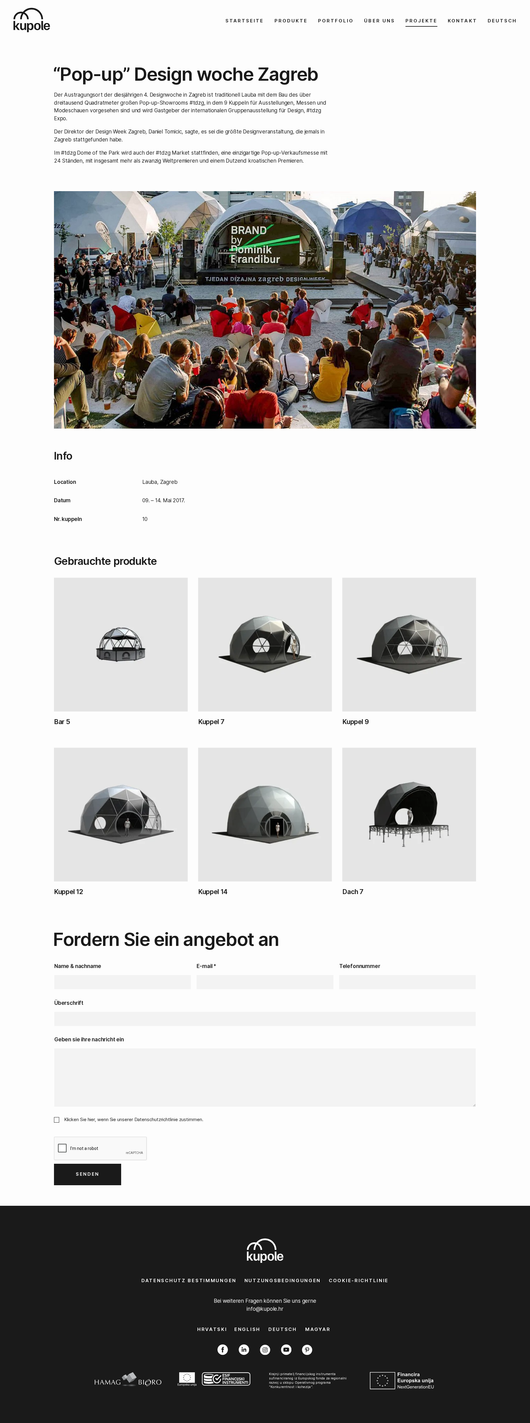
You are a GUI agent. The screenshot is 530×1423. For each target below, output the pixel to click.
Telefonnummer (359, 966)
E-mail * (206, 966)
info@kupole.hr (265, 1308)
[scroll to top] (509, 1402)
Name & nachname (77, 966)
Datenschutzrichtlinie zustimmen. (168, 1119)
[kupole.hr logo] (43, 19)
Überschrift (68, 1003)
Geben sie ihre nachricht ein (89, 1039)
